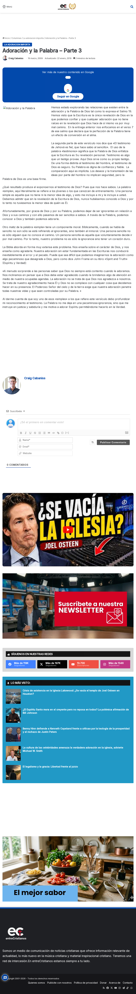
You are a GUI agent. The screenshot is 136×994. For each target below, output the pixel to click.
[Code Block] (53, 433)
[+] (67, 432)
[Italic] (25, 433)
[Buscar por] (132, 7)
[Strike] (35, 433)
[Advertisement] (68, 24)
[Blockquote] (49, 433)
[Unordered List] (44, 433)
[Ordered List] (39, 433)
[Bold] (21, 433)
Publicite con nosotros (59, 982)
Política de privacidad (86, 982)
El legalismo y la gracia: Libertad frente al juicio (50, 766)
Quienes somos (36, 982)
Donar (103, 982)
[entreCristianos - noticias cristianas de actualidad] (68, 6)
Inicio (7, 38)
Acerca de (114, 982)
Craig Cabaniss (15, 58)
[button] (68, 529)
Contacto (128, 982)
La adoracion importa (33, 38)
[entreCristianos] (15, 946)
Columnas (16, 38)
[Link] (58, 433)
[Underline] (30, 433)
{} (62, 432)
